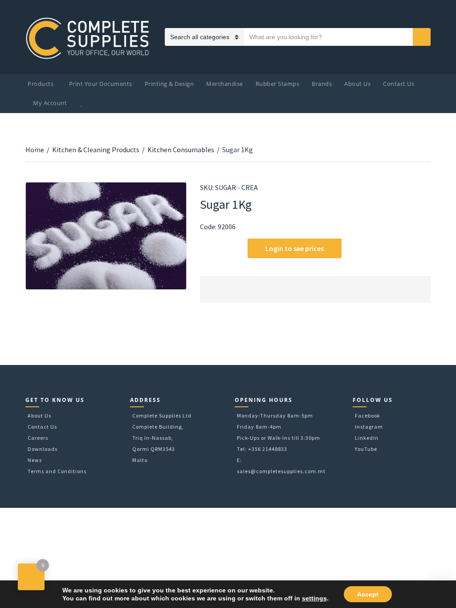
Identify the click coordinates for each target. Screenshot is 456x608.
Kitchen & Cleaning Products (95, 149)
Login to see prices (294, 248)
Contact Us (398, 84)
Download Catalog (205, 249)
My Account (50, 103)
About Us (357, 84)
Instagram (369, 426)
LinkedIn (367, 437)
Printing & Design (169, 84)
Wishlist (83, 103)
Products (40, 84)
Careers (38, 437)
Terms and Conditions (57, 471)
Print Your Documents (100, 84)
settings (314, 598)
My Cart (100, 103)
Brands (322, 84)
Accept (368, 594)
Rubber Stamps (278, 84)
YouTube (366, 449)
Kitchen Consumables (180, 149)
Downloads (42, 449)
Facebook (367, 415)
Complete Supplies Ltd (161, 415)
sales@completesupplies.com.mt (281, 471)
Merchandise (224, 84)
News (35, 460)
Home (34, 149)
